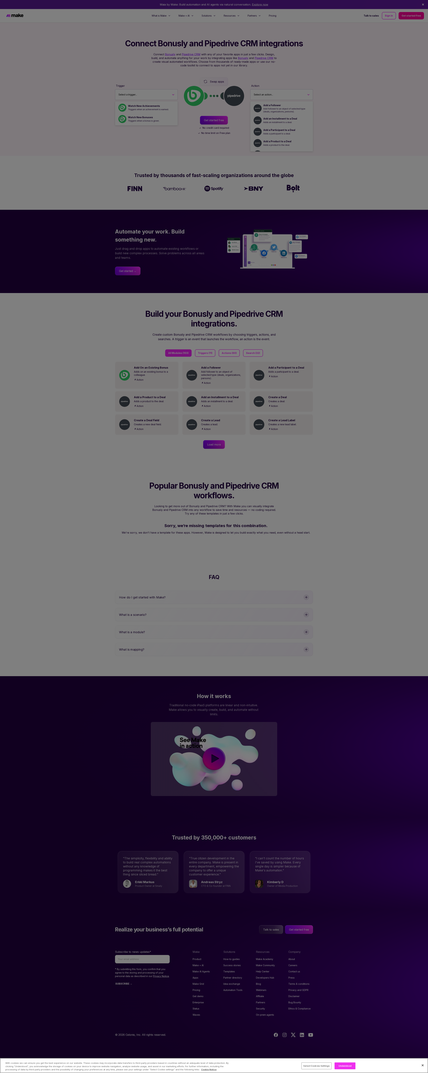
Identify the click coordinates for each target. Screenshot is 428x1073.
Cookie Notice (209, 1069)
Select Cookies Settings (316, 1065)
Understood (345, 1065)
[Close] (422, 1065)
